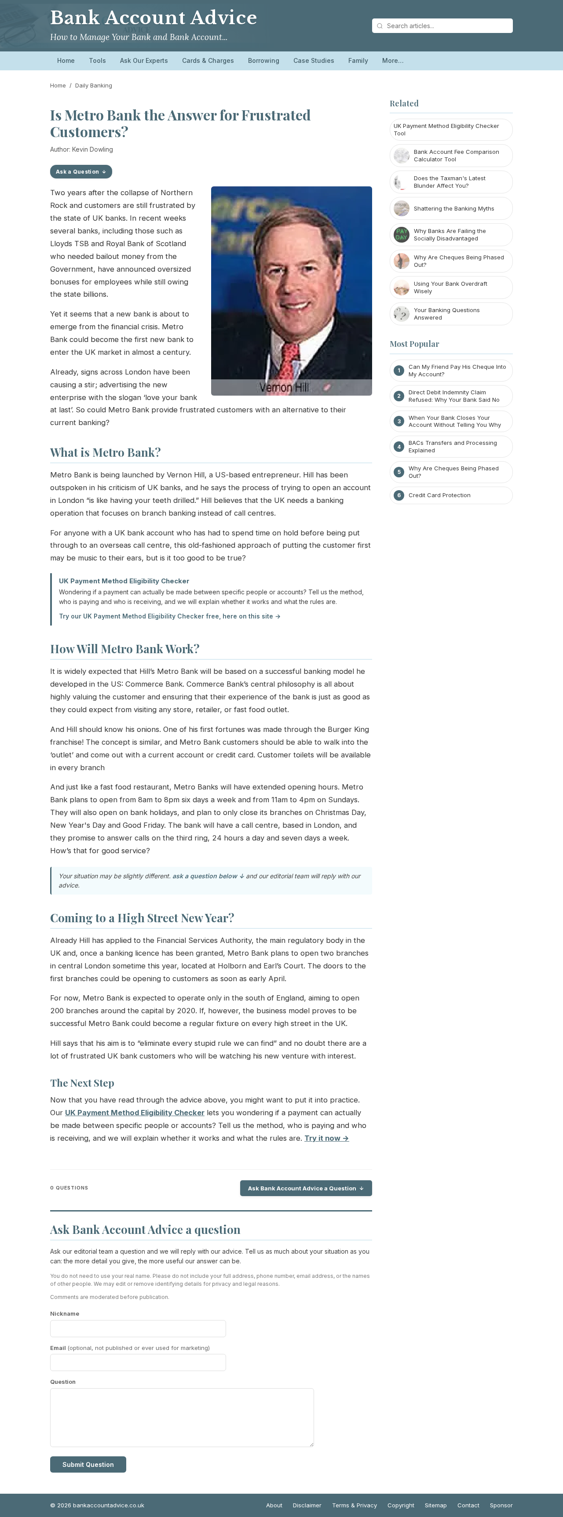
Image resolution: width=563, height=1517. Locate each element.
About (274, 1505)
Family (358, 60)
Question (63, 1381)
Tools (97, 60)
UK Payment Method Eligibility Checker (124, 581)
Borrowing (263, 60)
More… (393, 60)
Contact (468, 1505)
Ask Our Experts (144, 60)
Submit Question (88, 1464)
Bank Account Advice (153, 18)
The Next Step (82, 1082)
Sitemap (436, 1505)
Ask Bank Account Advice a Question (302, 1188)
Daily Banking (93, 85)
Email (130, 1347)
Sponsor (501, 1505)
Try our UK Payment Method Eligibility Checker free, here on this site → (170, 616)
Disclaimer (307, 1505)
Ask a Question (77, 171)
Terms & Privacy (354, 1505)
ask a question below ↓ (208, 876)
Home (66, 60)
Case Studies (313, 60)
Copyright (401, 1505)
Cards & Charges (208, 60)
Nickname (64, 1313)
